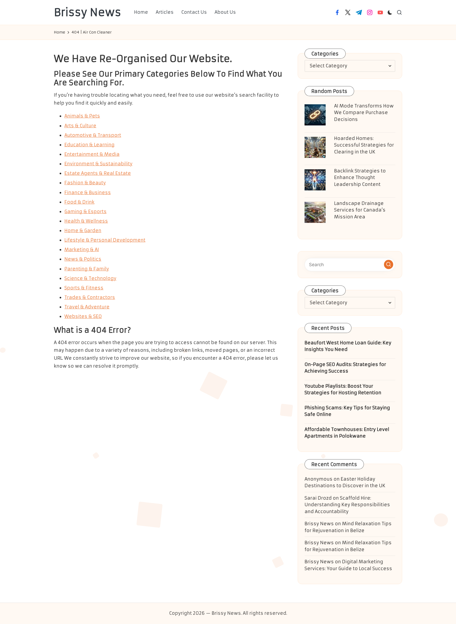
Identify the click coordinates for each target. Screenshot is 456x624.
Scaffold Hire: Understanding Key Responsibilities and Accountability (347, 504)
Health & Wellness (86, 221)
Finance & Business (87, 192)
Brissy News (87, 12)
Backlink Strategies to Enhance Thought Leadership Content (360, 177)
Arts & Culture (80, 126)
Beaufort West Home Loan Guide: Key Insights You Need (348, 346)
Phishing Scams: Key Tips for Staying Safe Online (347, 411)
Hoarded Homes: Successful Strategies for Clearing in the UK (364, 145)
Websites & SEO (83, 316)
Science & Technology (90, 278)
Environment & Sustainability (98, 164)
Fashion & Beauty (85, 183)
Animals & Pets (82, 116)
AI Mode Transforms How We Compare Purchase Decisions (364, 112)
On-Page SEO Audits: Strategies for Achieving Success (345, 368)
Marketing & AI (81, 249)
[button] (388, 264)
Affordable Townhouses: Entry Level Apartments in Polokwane (347, 432)
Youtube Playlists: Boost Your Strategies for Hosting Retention (343, 389)
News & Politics (82, 259)
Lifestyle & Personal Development (104, 240)
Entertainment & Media (92, 154)
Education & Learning (89, 145)
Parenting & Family (86, 269)
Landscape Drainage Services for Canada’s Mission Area (360, 210)
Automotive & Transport (92, 135)
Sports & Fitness (83, 288)
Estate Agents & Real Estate (97, 173)
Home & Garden (82, 230)
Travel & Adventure (87, 307)
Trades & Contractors (89, 297)
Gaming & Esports (85, 211)
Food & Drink (79, 202)
